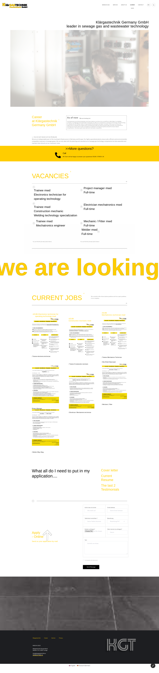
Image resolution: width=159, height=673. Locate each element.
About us (124, 5)
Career (132, 5)
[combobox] (117, 521)
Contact (141, 5)
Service (115, 5)
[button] (149, 5)
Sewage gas (106, 5)
